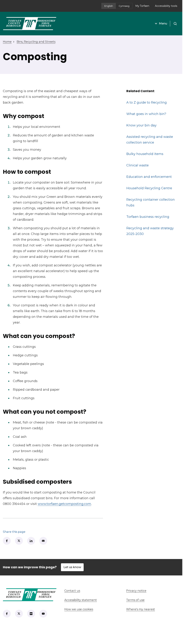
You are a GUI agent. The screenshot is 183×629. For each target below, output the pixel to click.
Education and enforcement (149, 177)
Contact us (85, 590)
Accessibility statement (80, 600)
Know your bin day (141, 125)
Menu (163, 23)
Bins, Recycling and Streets (36, 41)
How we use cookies (78, 609)
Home (7, 41)
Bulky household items (144, 154)
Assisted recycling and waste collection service (149, 139)
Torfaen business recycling (147, 217)
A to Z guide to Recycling (146, 102)
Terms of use (135, 600)
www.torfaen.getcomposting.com (64, 504)
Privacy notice (136, 590)
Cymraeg (124, 5)
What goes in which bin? (146, 114)
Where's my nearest (153, 609)
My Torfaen (143, 7)
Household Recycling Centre (149, 188)
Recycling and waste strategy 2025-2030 (150, 231)
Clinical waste (137, 165)
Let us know (72, 567)
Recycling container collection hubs (150, 202)
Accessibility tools (166, 5)
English (108, 5)
